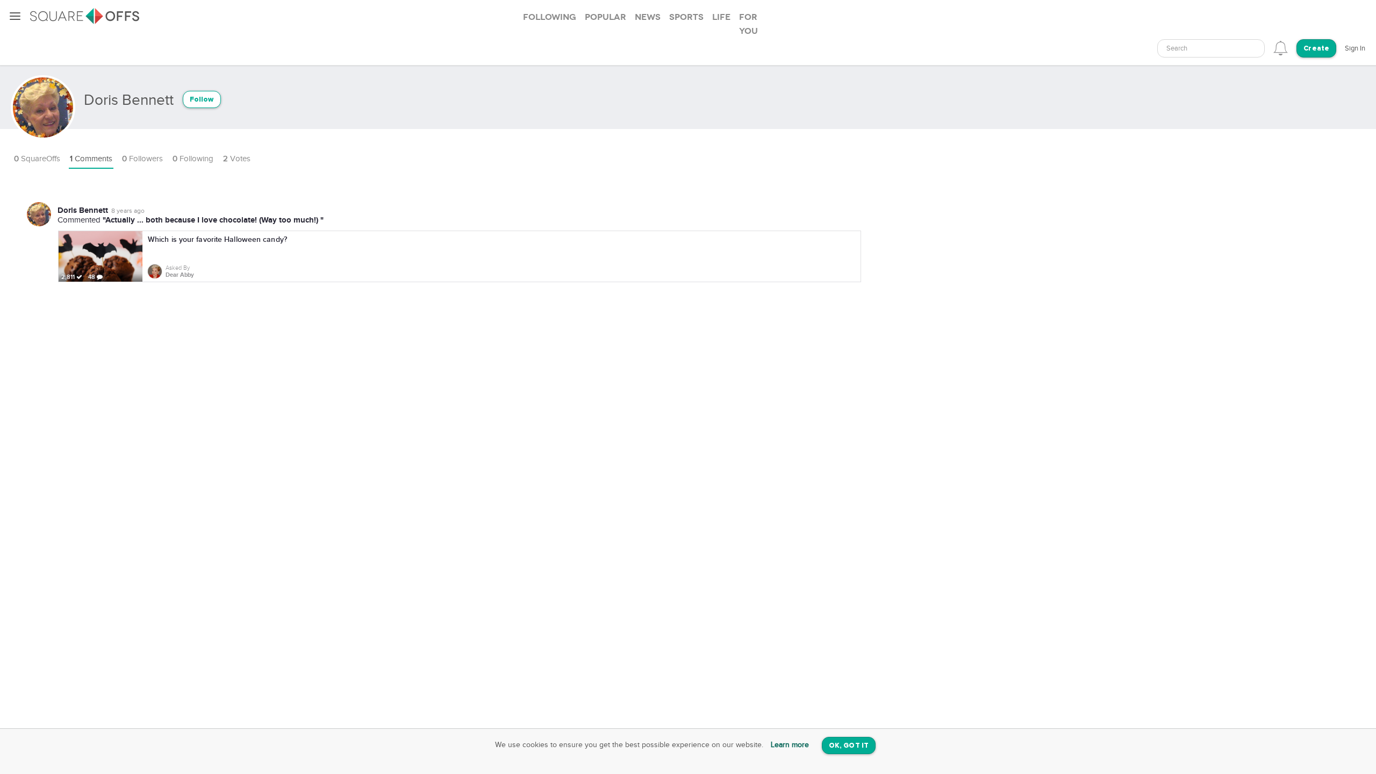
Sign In (1355, 48)
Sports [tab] (686, 17)
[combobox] (1211, 48)
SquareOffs (37, 158)
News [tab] (648, 17)
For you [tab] (748, 24)
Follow (202, 99)
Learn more (790, 745)
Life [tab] (721, 17)
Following (193, 158)
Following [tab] (549, 17)
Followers (142, 158)
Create (1316, 48)
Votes (236, 158)
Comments (91, 158)
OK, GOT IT (849, 745)
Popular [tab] (605, 17)
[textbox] (1211, 49)
